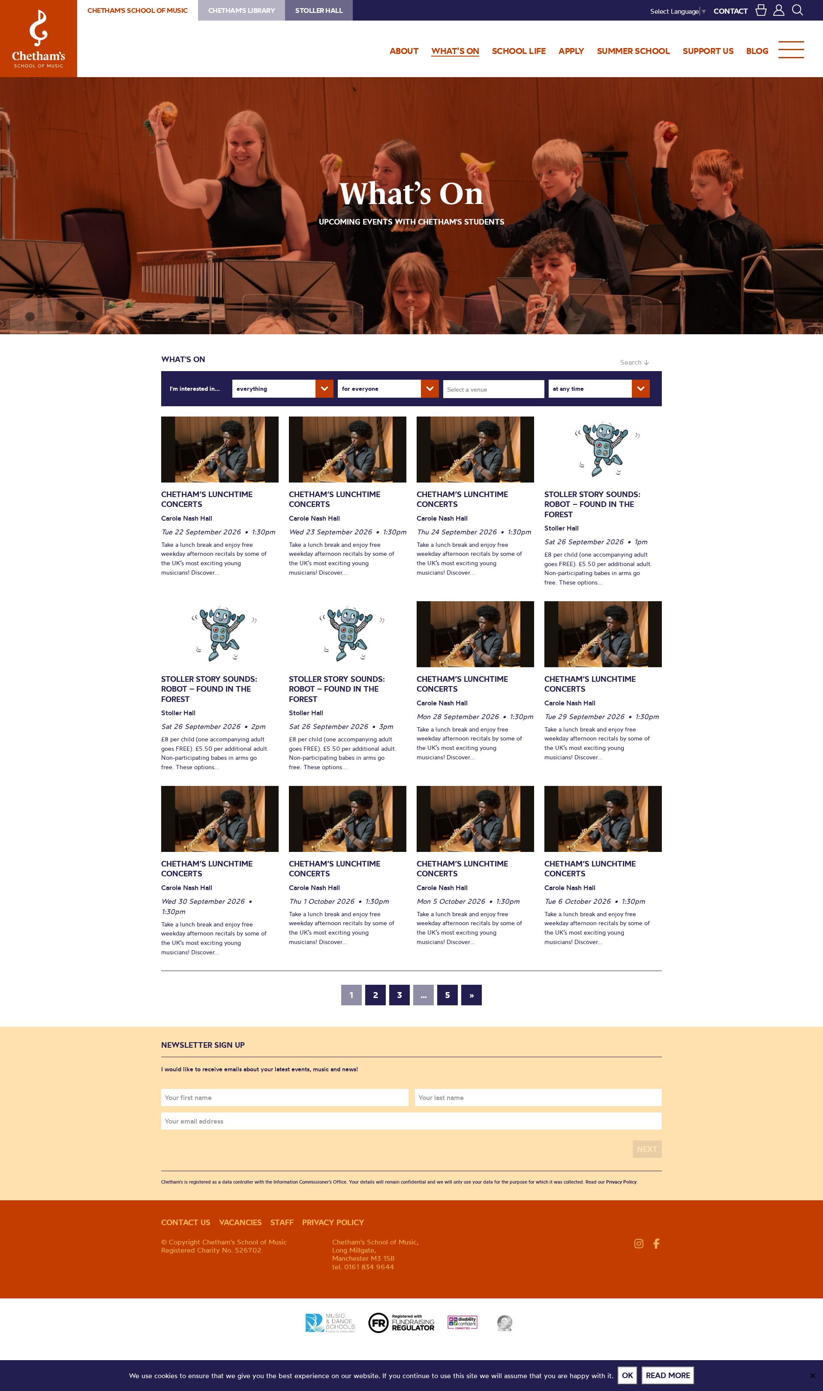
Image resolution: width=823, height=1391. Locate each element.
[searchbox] (496, 389)
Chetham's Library (241, 10)
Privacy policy (333, 1222)
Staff (282, 1222)
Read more (668, 1375)
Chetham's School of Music (38, 38)
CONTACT (731, 10)
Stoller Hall (318, 10)
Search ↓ (634, 362)
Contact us (185, 1222)
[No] (812, 1375)
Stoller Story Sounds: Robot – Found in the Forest (592, 504)
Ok (627, 1375)
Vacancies (240, 1222)
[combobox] (493, 389)
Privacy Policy (621, 1182)
